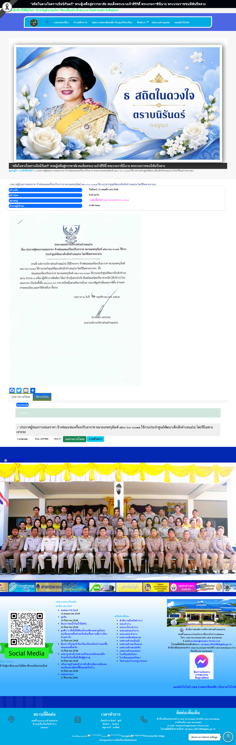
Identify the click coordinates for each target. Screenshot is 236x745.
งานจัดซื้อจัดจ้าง (97, 199)
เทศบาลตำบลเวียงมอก (131, 644)
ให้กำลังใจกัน (42, 397)
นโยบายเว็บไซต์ (227, 687)
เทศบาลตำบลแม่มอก (130, 650)
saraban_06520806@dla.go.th (216, 644)
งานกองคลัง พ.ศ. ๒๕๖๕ (117, 199)
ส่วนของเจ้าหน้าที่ (16, 459)
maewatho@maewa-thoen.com (192, 725)
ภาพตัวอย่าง (95, 439)
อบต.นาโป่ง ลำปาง (129, 627)
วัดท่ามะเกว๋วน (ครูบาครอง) (133, 660)
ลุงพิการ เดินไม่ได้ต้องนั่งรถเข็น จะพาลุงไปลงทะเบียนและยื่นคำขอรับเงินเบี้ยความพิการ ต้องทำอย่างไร (84, 634)
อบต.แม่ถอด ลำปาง (129, 630)
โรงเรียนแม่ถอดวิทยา (130, 657)
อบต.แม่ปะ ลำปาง (128, 633)
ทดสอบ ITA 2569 (69, 610)
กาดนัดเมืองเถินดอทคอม (124, 739)
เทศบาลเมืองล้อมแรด (130, 637)
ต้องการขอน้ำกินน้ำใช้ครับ (74, 623)
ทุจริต (63, 616)
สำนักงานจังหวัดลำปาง (131, 620)
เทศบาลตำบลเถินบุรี (130, 640)
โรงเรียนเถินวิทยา (128, 654)
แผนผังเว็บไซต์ (181, 687)
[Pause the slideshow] (217, 103)
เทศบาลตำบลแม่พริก (130, 647)
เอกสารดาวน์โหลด (21, 397)
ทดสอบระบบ (67, 674)
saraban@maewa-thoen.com (205, 640)
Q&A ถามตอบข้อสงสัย (204, 687)
